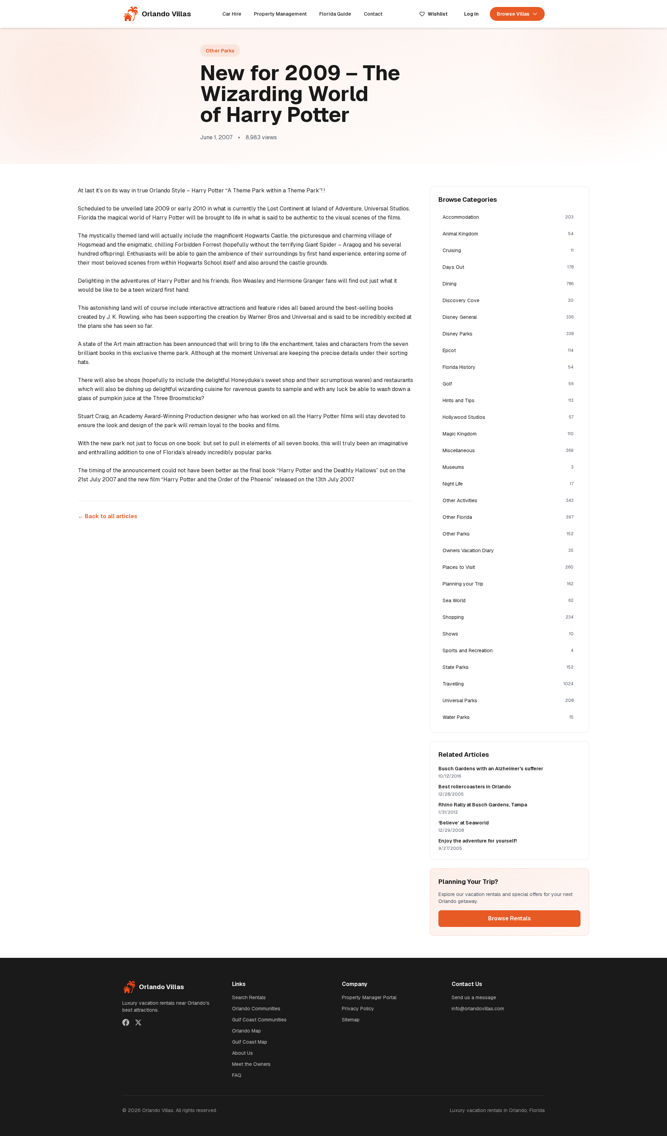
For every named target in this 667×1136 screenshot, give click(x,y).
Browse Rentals (509, 918)
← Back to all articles (107, 516)
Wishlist (437, 14)
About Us (242, 1053)
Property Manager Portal (369, 997)
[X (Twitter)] (138, 1022)
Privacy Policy (358, 1008)
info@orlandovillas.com (478, 1008)
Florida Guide (335, 14)
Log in (471, 14)
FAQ (236, 1075)
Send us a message (474, 997)
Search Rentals (249, 997)
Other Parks (220, 51)
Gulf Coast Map (249, 1042)
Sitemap (351, 1020)
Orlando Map (246, 1031)
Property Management (280, 14)
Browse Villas (513, 14)
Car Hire (231, 14)
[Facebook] (125, 1022)
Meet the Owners (251, 1064)
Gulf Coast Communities (259, 1020)
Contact (373, 14)
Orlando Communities (256, 1008)
